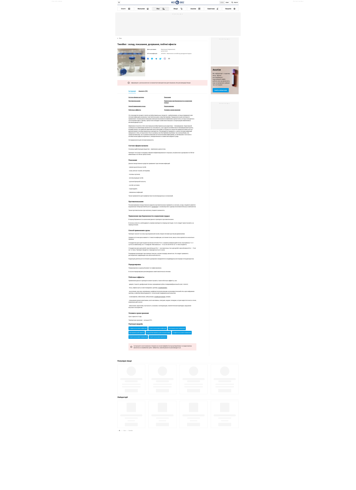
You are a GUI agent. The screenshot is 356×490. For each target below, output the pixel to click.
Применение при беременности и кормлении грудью (178, 101)
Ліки (120, 38)
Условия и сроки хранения (172, 110)
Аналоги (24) (143, 91)
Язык (227, 2)
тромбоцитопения (159, 296)
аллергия (155, 206)
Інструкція (132, 91)
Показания (167, 97)
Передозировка (169, 106)
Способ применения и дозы (137, 106)
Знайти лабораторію (220, 90)
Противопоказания (134, 101)
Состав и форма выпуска (136, 97)
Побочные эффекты (134, 110)
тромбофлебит (162, 287)
